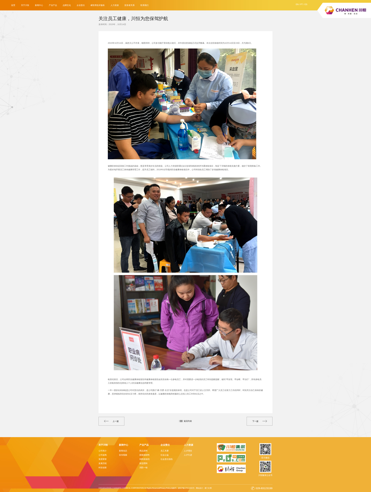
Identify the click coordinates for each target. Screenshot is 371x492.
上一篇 (116, 421)
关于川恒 (25, 5)
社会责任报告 (167, 459)
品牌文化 (67, 5)
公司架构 (103, 455)
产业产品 (53, 5)
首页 (13, 5)
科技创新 (103, 467)
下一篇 (255, 421)
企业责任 (81, 5)
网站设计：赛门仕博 (204, 488)
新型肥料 (143, 463)
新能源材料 (144, 455)
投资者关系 (129, 5)
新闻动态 (123, 451)
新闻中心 (39, 5)
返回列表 (188, 421)
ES (306, 4)
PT (301, 4)
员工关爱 (165, 451)
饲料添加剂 (144, 459)
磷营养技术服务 (98, 5)
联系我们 (144, 5)
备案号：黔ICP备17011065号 (182, 488)
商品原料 (143, 451)
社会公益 (165, 455)
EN (297, 4)
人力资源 (115, 5)
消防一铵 (143, 467)
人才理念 (188, 451)
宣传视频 (123, 455)
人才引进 (188, 455)
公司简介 (103, 451)
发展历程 (103, 463)
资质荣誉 (103, 459)
